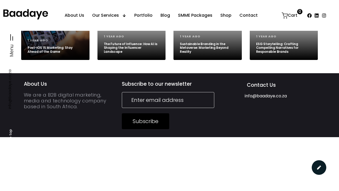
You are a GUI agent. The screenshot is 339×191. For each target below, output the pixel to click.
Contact (248, 15)
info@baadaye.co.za (9, 89)
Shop (225, 15)
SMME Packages (195, 15)
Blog (165, 15)
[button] (12, 43)
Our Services (105, 15)
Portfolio (143, 15)
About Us (74, 15)
